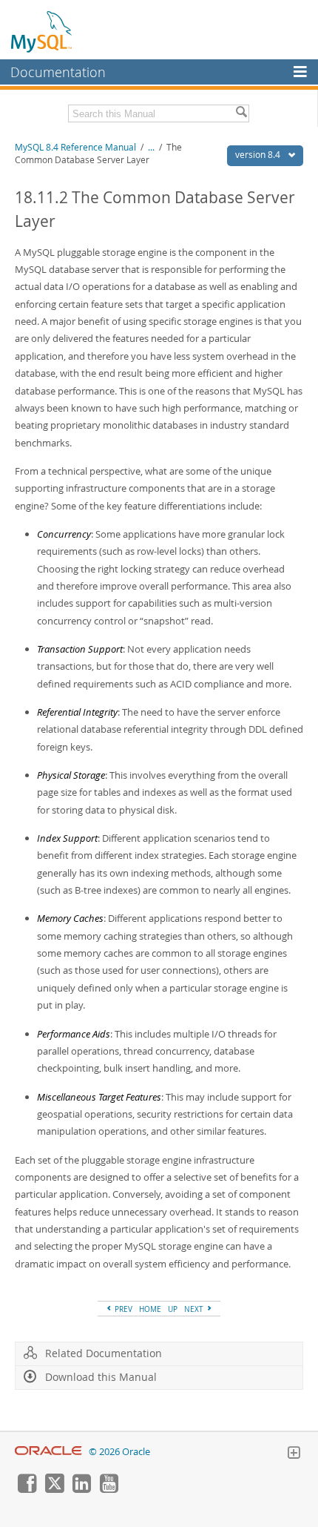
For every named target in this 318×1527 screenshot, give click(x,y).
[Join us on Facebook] (26, 1489)
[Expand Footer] (293, 1454)
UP (172, 1309)
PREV (122, 1309)
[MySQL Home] (42, 31)
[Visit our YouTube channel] (109, 1489)
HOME (150, 1309)
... (151, 147)
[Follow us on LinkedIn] (81, 1489)
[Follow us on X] (54, 1489)
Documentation (58, 72)
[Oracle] (48, 1451)
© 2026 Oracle (119, 1451)
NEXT (195, 1309)
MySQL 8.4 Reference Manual (75, 147)
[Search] (241, 113)
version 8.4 (259, 154)
